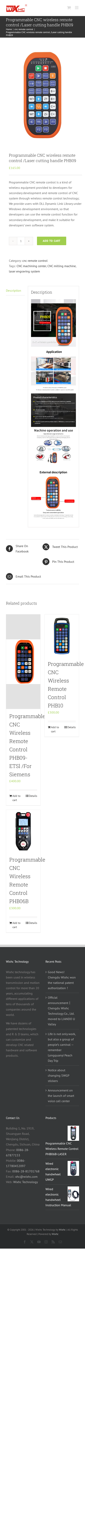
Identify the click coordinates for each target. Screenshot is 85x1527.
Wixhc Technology (25, 1182)
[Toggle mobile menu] (77, 8)
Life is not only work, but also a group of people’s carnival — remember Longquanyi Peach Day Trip (62, 1047)
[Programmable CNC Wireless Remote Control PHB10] (62, 635)
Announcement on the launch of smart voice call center (61, 1095)
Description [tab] (13, 290)
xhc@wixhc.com (26, 1177)
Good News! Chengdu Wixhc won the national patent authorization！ (62, 980)
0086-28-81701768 (26, 1171)
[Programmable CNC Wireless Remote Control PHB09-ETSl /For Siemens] (23, 661)
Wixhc (62, 1229)
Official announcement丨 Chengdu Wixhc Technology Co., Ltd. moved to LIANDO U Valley (61, 1011)
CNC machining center (31, 266)
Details (33, 796)
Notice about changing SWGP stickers (58, 1075)
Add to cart (51, 241)
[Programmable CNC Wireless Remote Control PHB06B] (23, 831)
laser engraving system (24, 271)
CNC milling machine (61, 266)
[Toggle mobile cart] (69, 8)
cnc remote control (35, 261)
